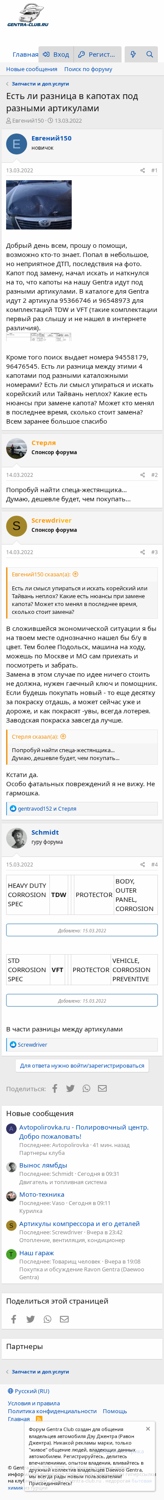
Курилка (30, 1211)
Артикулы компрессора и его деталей (79, 1223)
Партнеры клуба (42, 1153)
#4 (154, 864)
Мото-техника (41, 1194)
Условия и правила (34, 1403)
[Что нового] (133, 54)
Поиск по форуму (88, 69)
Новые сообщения (31, 69)
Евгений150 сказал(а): (41, 574)
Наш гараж (36, 1252)
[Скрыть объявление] (147, 1430)
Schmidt (45, 832)
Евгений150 (28, 120)
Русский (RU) (31, 1391)
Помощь (115, 1411)
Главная (25, 54)
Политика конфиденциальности (52, 1411)
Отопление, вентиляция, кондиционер (72, 1240)
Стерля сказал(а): (35, 736)
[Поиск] (149, 54)
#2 (154, 475)
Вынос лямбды (43, 1165)
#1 (154, 170)
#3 (154, 552)
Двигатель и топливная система (63, 1182)
